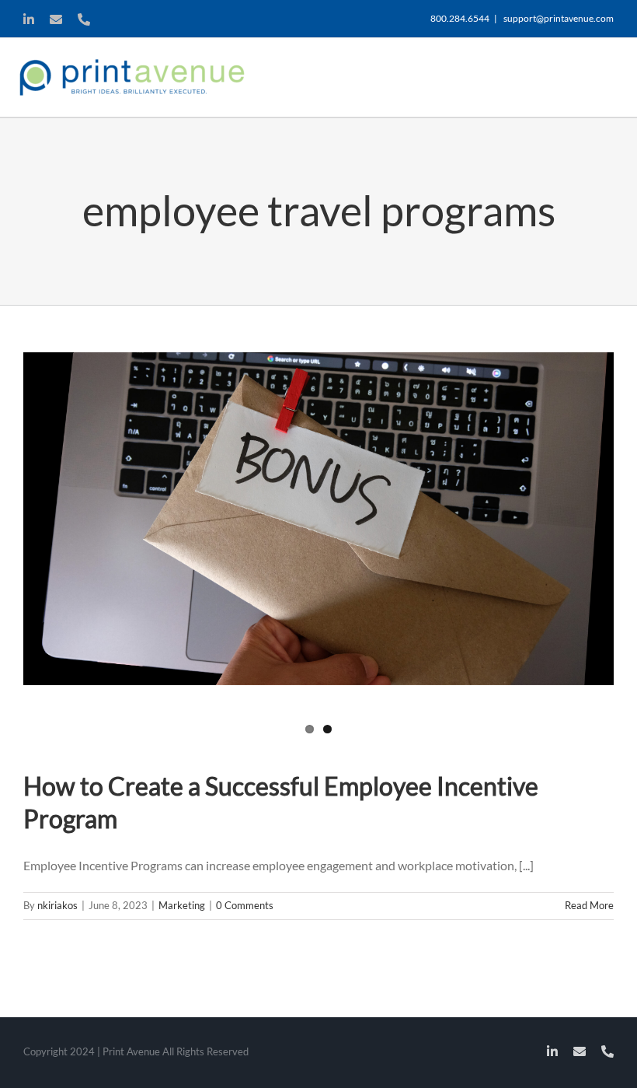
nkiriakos (57, 905)
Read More (589, 905)
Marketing (181, 905)
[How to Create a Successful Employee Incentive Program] (318, 518)
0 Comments (244, 905)
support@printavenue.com (558, 18)
